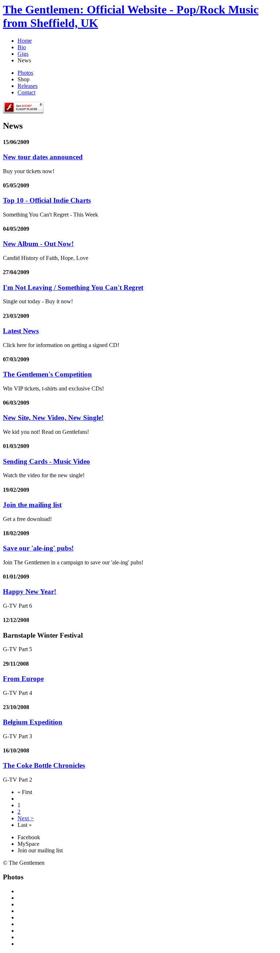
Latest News (21, 331)
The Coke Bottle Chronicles (44, 765)
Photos (25, 73)
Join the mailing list (32, 505)
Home (25, 41)
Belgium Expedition (32, 722)
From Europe (23, 678)
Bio (22, 47)
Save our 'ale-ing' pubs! (38, 548)
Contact (26, 92)
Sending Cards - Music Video (46, 461)
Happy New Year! (29, 591)
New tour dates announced (43, 157)
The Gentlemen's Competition (47, 374)
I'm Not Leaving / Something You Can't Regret (73, 287)
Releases (28, 86)
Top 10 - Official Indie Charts (47, 200)
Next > (26, 818)
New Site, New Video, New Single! (53, 417)
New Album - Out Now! (38, 244)
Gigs (23, 54)
